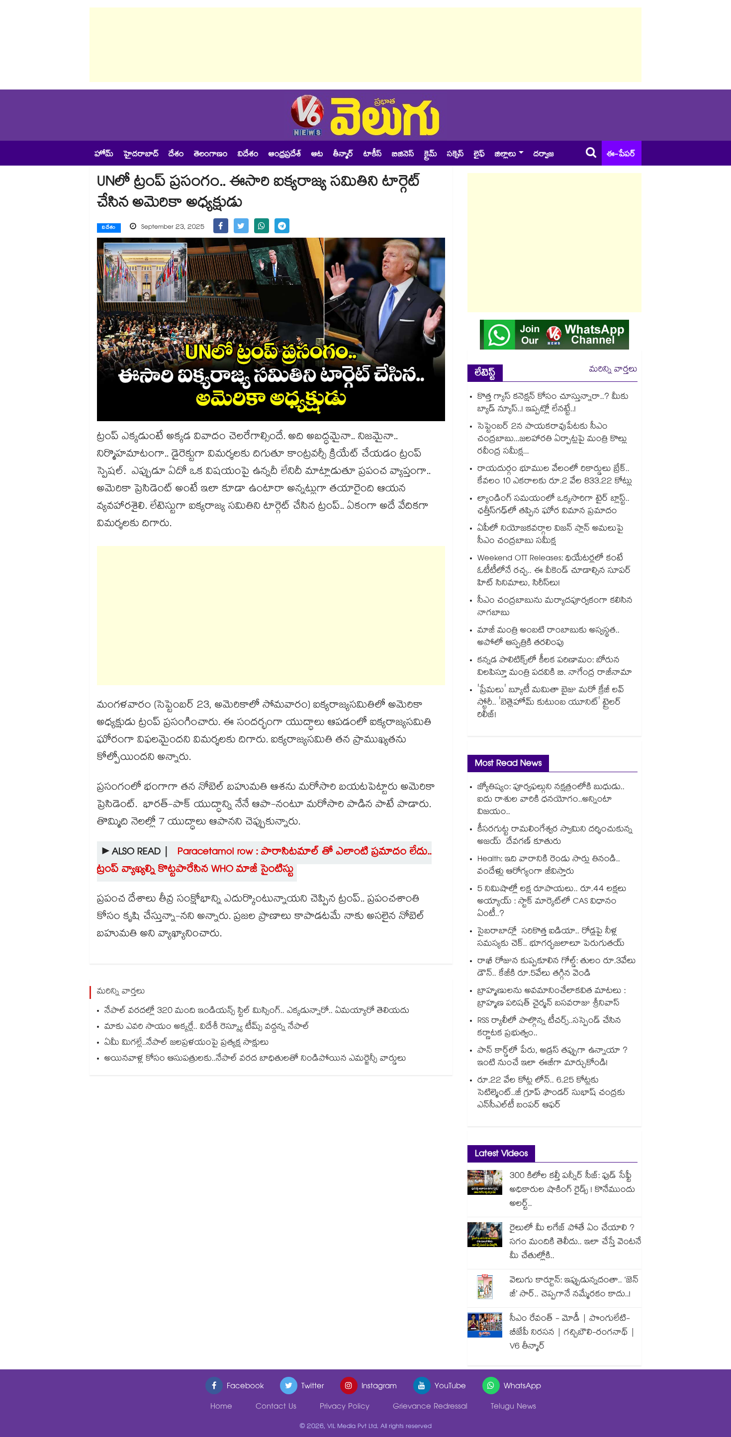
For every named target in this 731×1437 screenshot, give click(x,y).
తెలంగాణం (211, 155)
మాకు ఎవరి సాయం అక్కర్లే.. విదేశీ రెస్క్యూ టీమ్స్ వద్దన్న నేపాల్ (206, 1027)
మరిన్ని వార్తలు (613, 370)
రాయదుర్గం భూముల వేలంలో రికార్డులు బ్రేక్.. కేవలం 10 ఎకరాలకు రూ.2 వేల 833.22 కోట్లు (554, 475)
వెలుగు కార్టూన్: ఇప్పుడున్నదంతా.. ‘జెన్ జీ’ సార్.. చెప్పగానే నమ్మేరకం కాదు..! (574, 1288)
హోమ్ (103, 155)
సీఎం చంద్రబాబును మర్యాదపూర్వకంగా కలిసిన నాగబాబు (555, 607)
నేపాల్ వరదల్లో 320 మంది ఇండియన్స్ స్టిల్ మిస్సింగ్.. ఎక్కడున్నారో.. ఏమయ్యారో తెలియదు (256, 1011)
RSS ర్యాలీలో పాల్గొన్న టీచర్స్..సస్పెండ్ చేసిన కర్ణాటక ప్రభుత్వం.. (549, 1027)
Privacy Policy (344, 1407)
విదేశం (248, 155)
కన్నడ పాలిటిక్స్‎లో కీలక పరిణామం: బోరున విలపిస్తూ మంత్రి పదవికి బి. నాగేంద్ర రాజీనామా (554, 667)
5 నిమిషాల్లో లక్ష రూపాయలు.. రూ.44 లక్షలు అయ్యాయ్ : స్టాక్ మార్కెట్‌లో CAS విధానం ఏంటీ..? (552, 902)
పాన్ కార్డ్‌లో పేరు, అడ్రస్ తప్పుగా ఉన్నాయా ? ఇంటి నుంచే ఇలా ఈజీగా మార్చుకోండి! (552, 1057)
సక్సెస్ (455, 155)
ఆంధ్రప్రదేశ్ (285, 155)
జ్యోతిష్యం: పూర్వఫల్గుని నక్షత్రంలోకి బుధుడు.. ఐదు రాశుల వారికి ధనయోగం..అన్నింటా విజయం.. (551, 800)
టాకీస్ (373, 155)
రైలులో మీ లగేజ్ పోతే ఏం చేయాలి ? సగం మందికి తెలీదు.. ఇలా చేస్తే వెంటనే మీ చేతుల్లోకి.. (575, 1243)
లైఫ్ (479, 155)
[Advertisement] (365, 44)
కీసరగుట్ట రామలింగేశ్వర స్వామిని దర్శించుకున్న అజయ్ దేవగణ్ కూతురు (555, 836)
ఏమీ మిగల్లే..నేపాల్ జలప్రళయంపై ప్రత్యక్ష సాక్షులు (186, 1043)
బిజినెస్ (403, 155)
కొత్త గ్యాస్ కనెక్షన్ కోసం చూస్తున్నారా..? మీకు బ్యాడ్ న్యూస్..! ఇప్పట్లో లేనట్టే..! (553, 403)
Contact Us (276, 1407)
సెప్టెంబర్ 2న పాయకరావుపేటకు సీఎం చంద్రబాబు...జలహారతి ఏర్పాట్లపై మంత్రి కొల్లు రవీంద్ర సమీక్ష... (552, 439)
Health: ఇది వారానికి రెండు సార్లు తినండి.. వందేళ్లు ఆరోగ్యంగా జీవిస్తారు (548, 866)
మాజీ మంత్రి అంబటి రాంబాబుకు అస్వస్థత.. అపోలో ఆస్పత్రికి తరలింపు (548, 637)
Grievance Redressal (430, 1407)
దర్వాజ (544, 155)
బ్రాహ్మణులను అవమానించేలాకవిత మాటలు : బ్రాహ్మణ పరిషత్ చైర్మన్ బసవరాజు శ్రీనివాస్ (551, 998)
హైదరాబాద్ (141, 155)
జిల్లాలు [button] (505, 155)
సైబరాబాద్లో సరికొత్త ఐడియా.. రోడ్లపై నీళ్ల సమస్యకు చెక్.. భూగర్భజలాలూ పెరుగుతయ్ (551, 938)
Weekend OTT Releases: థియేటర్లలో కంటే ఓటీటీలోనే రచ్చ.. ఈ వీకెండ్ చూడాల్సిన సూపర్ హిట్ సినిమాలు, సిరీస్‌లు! (554, 571)
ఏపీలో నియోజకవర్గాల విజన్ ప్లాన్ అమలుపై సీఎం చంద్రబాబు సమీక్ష (550, 535)
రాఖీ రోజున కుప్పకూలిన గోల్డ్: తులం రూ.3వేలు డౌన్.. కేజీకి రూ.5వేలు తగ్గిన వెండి (556, 968)
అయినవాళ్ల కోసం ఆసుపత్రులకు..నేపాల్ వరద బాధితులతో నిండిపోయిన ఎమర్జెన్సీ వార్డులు (255, 1059)
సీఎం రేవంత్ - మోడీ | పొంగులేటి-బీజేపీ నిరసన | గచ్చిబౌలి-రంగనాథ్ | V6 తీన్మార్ (572, 1333)
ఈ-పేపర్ (621, 155)
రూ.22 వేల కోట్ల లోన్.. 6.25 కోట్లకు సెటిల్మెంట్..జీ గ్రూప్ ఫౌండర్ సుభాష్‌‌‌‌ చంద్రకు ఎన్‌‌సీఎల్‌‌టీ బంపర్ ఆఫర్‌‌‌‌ (551, 1093)
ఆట (317, 155)
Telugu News (513, 1407)
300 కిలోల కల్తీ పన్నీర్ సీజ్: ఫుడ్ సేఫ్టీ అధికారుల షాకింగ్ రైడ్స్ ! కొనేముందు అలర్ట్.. (572, 1190)
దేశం (176, 155)
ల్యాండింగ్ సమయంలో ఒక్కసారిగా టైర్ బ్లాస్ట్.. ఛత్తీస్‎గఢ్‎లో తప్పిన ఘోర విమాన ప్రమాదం (553, 505)
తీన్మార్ (343, 155)
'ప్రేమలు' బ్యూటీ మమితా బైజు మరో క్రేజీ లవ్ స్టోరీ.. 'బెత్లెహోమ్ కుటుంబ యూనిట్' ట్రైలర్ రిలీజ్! (550, 703)
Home (221, 1407)
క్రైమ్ (430, 155)
